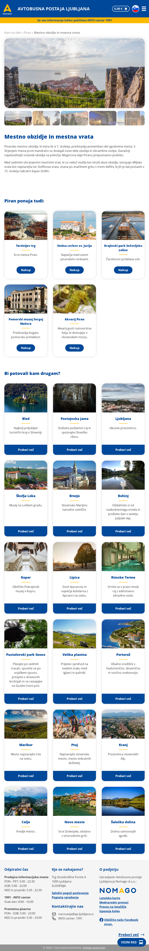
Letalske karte (109, 898)
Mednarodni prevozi (113, 902)
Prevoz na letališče (112, 907)
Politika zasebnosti (94, 947)
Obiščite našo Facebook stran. (121, 922)
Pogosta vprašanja (65, 897)
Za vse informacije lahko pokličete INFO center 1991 (74, 20)
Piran (27, 33)
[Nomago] (122, 890)
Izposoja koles (109, 911)
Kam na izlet (12, 33)
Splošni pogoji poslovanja (70, 893)
